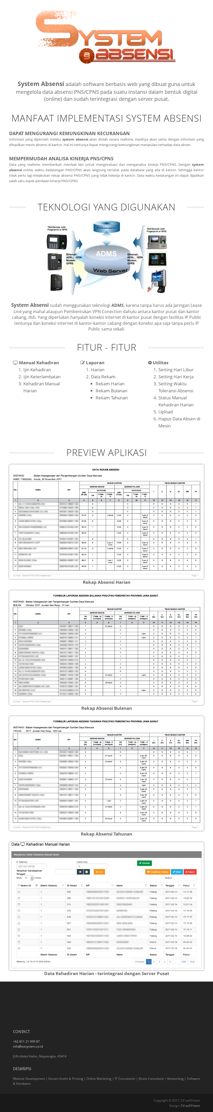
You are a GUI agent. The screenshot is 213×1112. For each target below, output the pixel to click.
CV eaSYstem (190, 1105)
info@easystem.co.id (28, 1046)
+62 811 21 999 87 (26, 1041)
